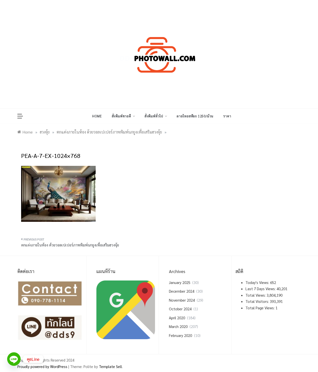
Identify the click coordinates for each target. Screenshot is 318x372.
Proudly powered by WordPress (42, 366)
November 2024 (182, 300)
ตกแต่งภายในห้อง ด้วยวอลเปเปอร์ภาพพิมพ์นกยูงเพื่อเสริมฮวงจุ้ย (70, 244)
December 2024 (181, 291)
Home (97, 116)
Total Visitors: (257, 301)
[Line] (14, 359)
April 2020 (177, 317)
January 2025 (179, 282)
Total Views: (256, 295)
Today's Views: (257, 282)
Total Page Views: (260, 307)
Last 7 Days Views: (261, 288)
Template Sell (110, 366)
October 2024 (180, 308)
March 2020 (178, 326)
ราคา (227, 116)
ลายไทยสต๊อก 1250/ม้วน (195, 116)
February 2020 (180, 335)
